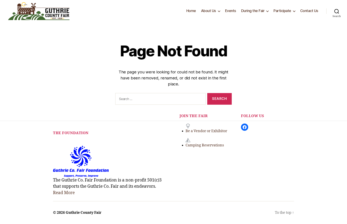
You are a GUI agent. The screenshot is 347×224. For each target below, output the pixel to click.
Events (230, 11)
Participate (282, 11)
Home (191, 11)
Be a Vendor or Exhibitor (206, 131)
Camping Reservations (205, 145)
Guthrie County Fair (83, 212)
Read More (64, 193)
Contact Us (309, 11)
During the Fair (253, 11)
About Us (208, 11)
